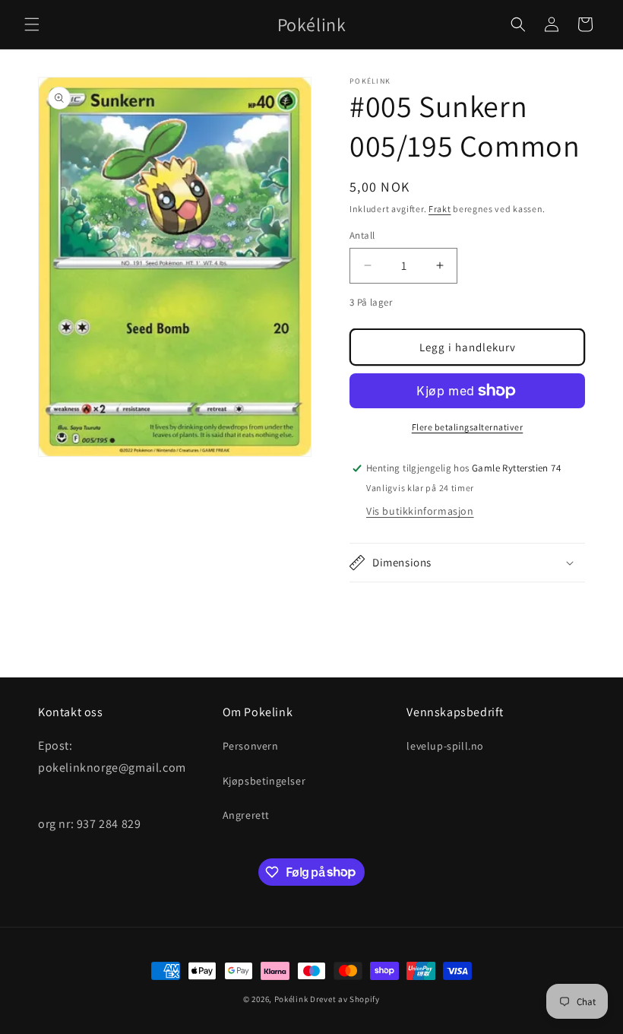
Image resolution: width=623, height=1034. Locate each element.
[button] (32, 24)
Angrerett (246, 815)
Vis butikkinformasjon (420, 511)
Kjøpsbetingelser (264, 781)
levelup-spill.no (445, 746)
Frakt (440, 208)
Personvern (251, 746)
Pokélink (291, 999)
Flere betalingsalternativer (467, 427)
